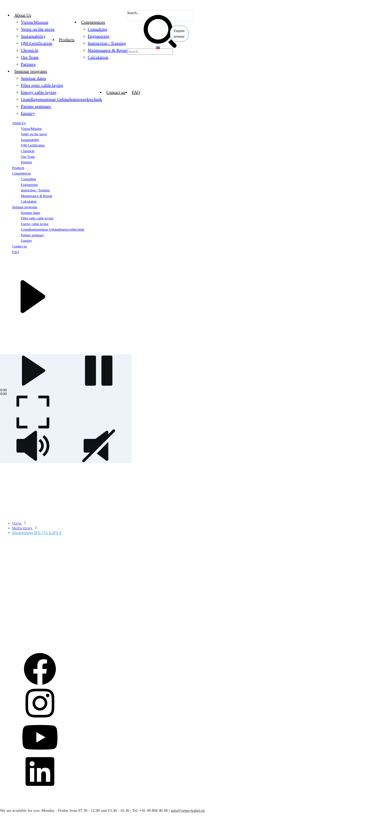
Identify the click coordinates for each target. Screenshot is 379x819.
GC (5, 562)
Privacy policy (13, 607)
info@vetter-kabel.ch (188, 810)
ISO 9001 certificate (9, 581)
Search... (133, 13)
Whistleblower (13, 613)
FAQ (6, 594)
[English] (158, 48)
